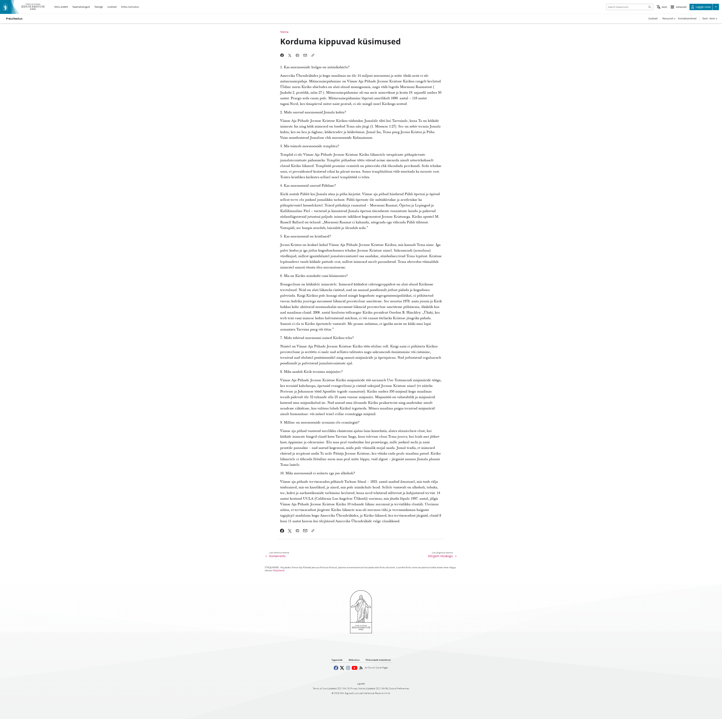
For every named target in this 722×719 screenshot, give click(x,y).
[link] (282, 530)
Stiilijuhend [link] (278, 570)
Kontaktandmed (687, 18)
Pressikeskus (14, 18)
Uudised (653, 18)
